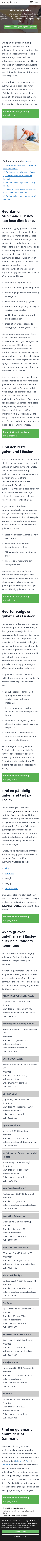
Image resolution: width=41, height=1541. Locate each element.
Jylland (18, 1461)
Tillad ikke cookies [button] (20, 1536)
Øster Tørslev (11, 888)
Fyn (27, 1461)
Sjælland (6, 1464)
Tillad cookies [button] (20, 1531)
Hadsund (9, 873)
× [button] (39, 1519)
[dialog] (20, 1529)
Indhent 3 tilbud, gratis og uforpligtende (20, 27)
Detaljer (29, 1527)
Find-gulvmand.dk (12, 2)
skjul (28, 161)
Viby (7, 868)
